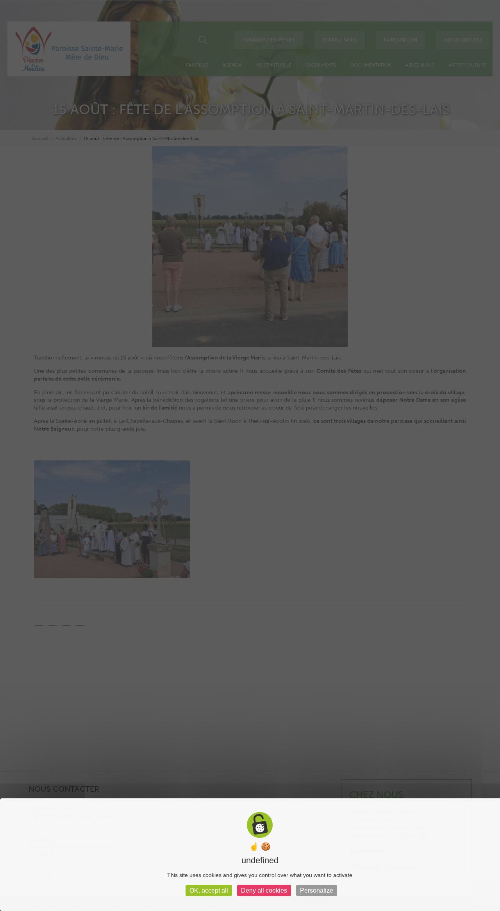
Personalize (316, 890)
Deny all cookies (264, 890)
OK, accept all (208, 890)
